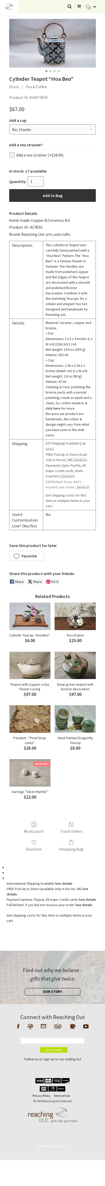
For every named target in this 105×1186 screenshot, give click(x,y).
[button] (26, 556)
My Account (34, 831)
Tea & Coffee (36, 86)
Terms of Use (62, 1096)
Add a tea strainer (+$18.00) (39, 155)
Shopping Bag (71, 849)
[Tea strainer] (75, 616)
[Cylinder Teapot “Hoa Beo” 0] (52, 43)
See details (63, 883)
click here (53, 408)
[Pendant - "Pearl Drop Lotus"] (30, 719)
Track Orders (71, 831)
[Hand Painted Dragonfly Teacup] (75, 719)
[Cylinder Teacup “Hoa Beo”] (30, 616)
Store (14, 86)
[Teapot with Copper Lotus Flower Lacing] (30, 665)
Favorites (34, 849)
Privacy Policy (41, 1096)
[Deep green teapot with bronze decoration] (75, 665)
